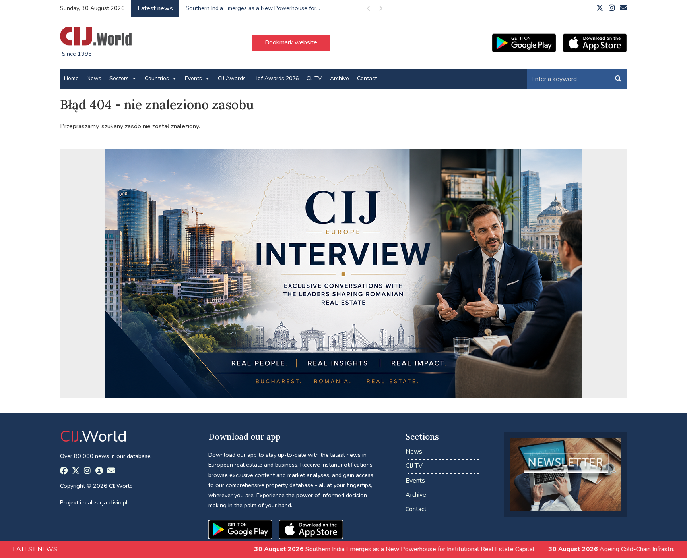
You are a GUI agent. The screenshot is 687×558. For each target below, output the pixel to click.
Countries (157, 78)
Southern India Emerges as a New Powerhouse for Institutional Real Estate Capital (342, 549)
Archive (339, 78)
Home (71, 78)
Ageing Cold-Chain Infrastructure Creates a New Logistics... (262, 8)
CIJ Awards (232, 78)
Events (193, 78)
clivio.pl (118, 502)
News (94, 78)
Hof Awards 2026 (276, 78)
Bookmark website (291, 42)
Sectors (119, 78)
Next (380, 9)
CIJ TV (314, 78)
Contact (367, 78)
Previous (369, 9)
